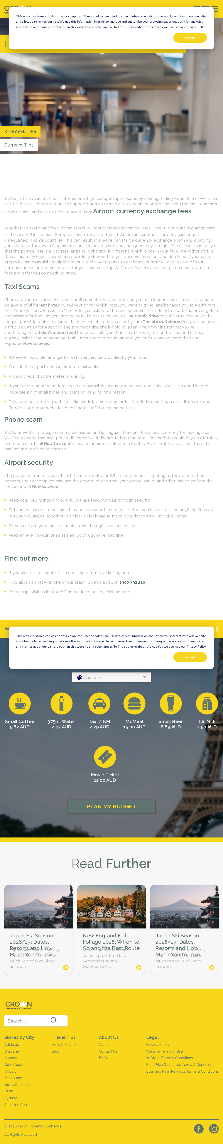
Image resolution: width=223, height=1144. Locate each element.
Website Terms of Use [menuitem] (164, 1051)
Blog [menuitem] (55, 1051)
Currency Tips (19, 145)
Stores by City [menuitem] (19, 1037)
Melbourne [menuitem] (13, 1078)
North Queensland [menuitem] (19, 1085)
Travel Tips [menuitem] (64, 1037)
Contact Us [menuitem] (108, 1051)
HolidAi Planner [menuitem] (64, 1045)
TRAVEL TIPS (22, 131)
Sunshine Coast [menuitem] (17, 1105)
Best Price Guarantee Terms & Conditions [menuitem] (180, 1065)
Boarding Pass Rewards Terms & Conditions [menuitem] (182, 1071)
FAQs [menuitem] (103, 1058)
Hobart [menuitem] (10, 1071)
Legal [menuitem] (152, 1037)
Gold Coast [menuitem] (13, 1065)
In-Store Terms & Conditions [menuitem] (169, 1058)
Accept (190, 37)
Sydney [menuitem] (10, 1098)
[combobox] (36, 1020)
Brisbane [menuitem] (11, 1051)
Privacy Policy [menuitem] (157, 1045)
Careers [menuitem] (105, 1045)
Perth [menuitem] (8, 1091)
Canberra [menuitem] (11, 1058)
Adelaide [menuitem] (11, 1045)
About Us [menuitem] (109, 1037)
